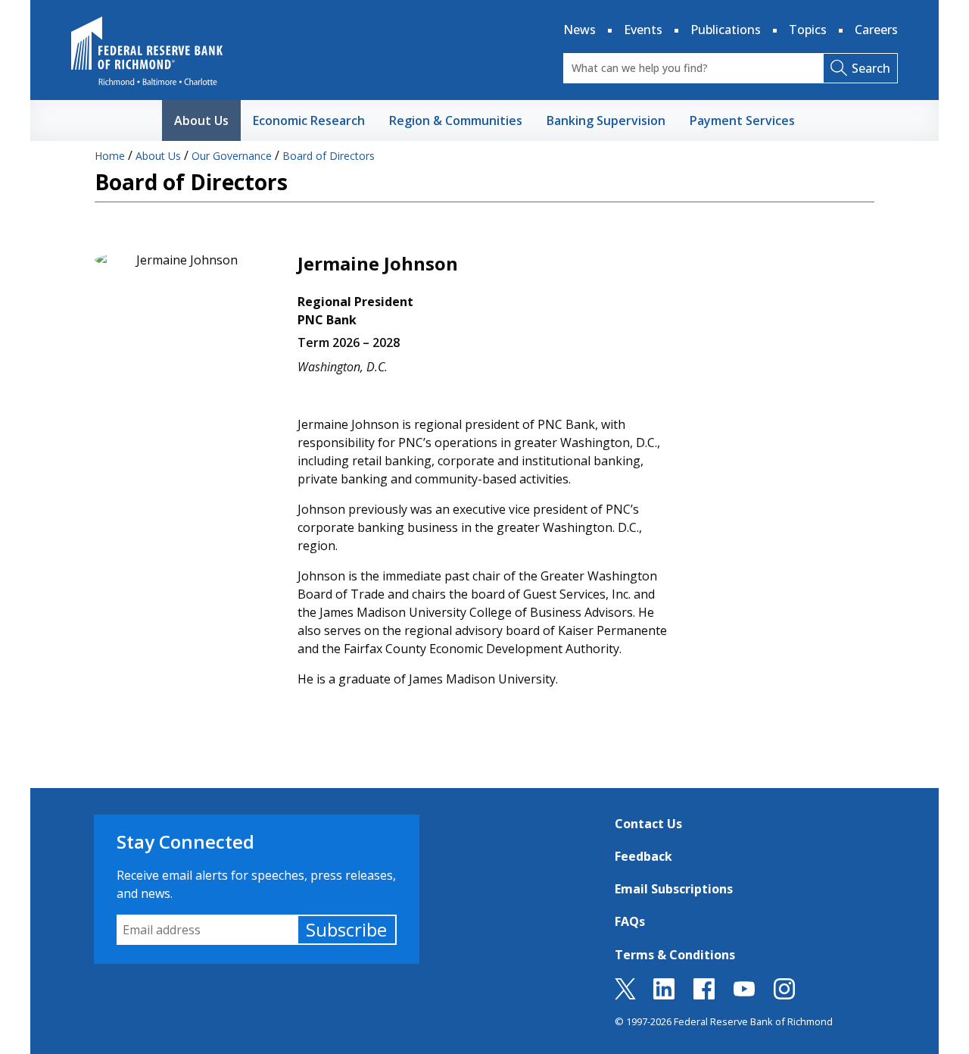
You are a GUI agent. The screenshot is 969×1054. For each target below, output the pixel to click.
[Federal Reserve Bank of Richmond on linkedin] (664, 995)
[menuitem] (201, 120)
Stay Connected (185, 841)
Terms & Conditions (675, 954)
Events (643, 29)
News (579, 29)
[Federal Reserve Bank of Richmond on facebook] (704, 995)
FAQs (630, 921)
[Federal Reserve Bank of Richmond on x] (625, 995)
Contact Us (648, 823)
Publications (725, 29)
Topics (808, 29)
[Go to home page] (147, 51)
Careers (876, 29)
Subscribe (346, 929)
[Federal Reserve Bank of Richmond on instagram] (784, 995)
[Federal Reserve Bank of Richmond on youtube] (744, 995)
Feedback (643, 856)
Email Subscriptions (674, 888)
